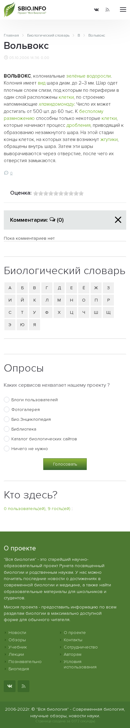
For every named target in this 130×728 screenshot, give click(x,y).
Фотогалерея (25, 409)
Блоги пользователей (34, 399)
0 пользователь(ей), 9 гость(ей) (37, 508)
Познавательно (25, 661)
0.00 (45, 57)
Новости (17, 632)
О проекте (75, 632)
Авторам (72, 654)
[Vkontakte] (96, 10)
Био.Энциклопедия (31, 419)
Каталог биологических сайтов (44, 439)
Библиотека (23, 429)
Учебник (18, 647)
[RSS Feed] (107, 10)
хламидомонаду (56, 104)
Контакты (73, 640)
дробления (79, 125)
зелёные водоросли (88, 76)
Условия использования (80, 664)
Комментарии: (37, 219)
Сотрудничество (81, 647)
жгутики (109, 140)
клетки (66, 97)
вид (41, 83)
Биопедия (19, 669)
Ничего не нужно (29, 448)
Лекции (16, 654)
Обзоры (17, 640)
